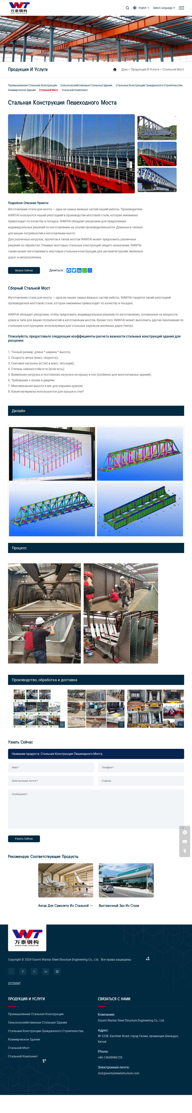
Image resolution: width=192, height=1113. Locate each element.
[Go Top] (185, 851)
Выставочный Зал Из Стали (119, 905)
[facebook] (23, 971)
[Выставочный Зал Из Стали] (126, 880)
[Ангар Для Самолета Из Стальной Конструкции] (65, 880)
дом (124, 69)
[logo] (27, 938)
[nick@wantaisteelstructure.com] (185, 841)
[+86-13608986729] (185, 832)
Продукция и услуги (145, 69)
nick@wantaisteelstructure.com (118, 1073)
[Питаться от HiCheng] (11, 971)
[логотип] (19, 8)
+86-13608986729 (110, 1057)
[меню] (181, 7)
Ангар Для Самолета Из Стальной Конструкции (73, 905)
